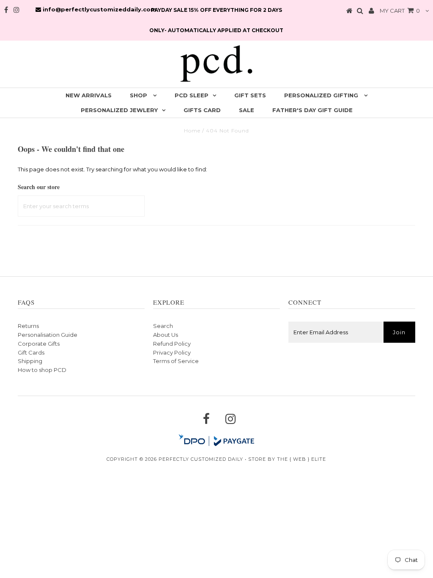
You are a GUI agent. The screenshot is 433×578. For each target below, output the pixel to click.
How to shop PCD (42, 369)
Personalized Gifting (322, 95)
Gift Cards (31, 352)
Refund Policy (172, 343)
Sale (246, 110)
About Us (165, 334)
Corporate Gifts (39, 343)
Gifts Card (202, 110)
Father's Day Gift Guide (312, 110)
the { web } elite (301, 459)
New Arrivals (89, 95)
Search (163, 325)
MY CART (400, 10)
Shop (139, 95)
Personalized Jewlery (119, 110)
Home (192, 130)
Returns (28, 325)
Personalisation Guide (47, 334)
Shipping (30, 361)
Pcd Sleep (191, 95)
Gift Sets (250, 95)
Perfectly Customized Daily (201, 459)
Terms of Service (176, 361)
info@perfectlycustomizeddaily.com (98, 9)
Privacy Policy (172, 352)
